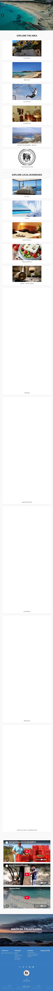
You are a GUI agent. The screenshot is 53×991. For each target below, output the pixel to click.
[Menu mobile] (50, 5)
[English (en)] (49, 1)
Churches (16, 956)
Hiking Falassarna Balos (32, 955)
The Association (18, 958)
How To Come (17, 959)
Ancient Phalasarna (18, 955)
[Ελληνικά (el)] (50, 1)
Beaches (16, 953)
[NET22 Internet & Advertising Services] (28, 986)
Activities (29, 956)
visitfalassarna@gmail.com (8, 952)
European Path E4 (31, 952)
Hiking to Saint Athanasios (33, 953)
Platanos (16, 952)
